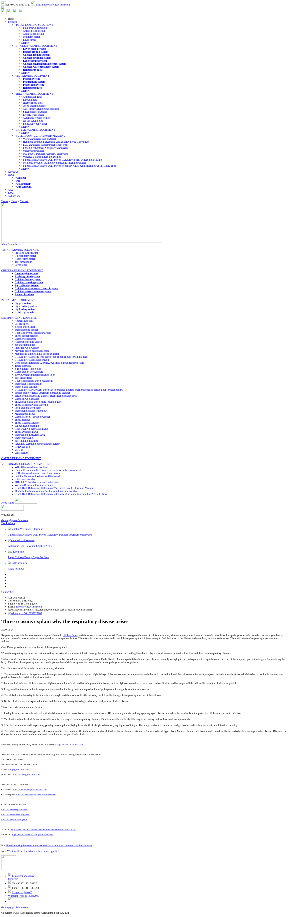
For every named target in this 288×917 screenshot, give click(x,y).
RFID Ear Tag (22, 446)
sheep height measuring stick (30, 434)
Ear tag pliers (21, 323)
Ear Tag (19, 449)
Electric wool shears (25, 338)
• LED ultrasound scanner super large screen (44, 144)
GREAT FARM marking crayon (32, 359)
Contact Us (14, 195)
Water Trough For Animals (29, 371)
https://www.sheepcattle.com (14, 809)
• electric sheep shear (32, 102)
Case (10, 189)
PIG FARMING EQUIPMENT (18, 300)
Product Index (89, 912)
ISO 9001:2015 (105, 912)
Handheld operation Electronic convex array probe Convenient (48, 470)
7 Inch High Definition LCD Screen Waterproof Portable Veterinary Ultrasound (50, 534)
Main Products (9, 244)
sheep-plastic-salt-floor (26, 386)
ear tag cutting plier (25, 344)
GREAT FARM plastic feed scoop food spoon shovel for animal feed (51, 356)
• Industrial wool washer (34, 123)
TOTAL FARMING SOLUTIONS (20, 249)
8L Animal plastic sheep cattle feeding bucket (38, 401)
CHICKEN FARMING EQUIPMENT (22, 270)
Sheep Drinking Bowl (26, 431)
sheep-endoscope (24, 437)
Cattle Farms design (25, 258)
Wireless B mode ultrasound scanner (34, 485)
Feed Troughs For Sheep (28, 407)
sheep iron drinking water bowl (31, 410)
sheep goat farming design (28, 383)
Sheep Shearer (22, 419)
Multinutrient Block (25, 413)
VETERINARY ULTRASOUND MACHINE (26, 464)
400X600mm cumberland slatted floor (35, 374)
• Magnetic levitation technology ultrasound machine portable (53, 162)
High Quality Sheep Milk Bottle (31, 428)
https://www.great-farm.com (26, 774)
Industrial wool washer (27, 347)
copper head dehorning (27, 425)
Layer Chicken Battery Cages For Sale (28, 557)
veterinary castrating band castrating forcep (37, 443)
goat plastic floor (23, 377)
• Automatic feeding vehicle (35, 117)
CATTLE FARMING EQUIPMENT (21, 458)
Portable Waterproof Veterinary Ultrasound (37, 476)
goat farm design (23, 261)
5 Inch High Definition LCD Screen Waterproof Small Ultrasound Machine (54, 488)
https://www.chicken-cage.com (15, 814)
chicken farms (70, 635)
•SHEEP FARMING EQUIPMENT (34, 93)
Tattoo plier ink (23, 365)
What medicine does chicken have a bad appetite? (33, 851)
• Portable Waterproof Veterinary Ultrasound (44, 147)
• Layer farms (28, 39)
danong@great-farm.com (14, 520)
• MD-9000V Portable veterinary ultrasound (44, 153)
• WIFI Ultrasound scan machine (38, 138)
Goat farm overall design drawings (33, 332)
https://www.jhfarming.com (70, 744)
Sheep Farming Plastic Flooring (31, 404)
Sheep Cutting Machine (27, 422)
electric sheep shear (25, 326)
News (11, 174)
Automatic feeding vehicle (28, 341)
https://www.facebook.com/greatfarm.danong (33, 834)
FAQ (10, 192)
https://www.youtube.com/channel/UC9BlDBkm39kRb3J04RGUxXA (43, 829)
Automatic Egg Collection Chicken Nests (30, 546)
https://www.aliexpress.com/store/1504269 (36, 794)
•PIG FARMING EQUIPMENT (32, 75)
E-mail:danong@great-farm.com (53, 4)
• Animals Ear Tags (31, 96)
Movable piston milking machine (32, 350)
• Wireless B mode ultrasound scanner (41, 156)
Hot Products (8, 523)
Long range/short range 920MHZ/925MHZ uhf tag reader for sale (49, 362)
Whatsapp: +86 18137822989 (23, 895)
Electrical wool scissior (27, 398)
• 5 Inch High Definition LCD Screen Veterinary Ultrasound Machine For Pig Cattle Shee (68, 165)
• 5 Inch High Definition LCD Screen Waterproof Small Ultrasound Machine (61, 159)
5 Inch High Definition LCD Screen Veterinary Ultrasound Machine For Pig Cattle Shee (61, 494)
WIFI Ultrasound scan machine (31, 467)
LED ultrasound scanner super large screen (37, 473)
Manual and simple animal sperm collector (37, 353)
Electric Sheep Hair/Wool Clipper (32, 416)
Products (12, 21)
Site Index (75, 912)
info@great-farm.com (18, 769)
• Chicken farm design (33, 30)
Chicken (24, 201)
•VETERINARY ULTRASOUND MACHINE (40, 135)
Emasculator (21, 452)
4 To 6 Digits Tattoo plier (28, 368)
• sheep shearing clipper (33, 105)
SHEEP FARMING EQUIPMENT (20, 317)
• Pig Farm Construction (34, 27)
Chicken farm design (25, 255)
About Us (13, 171)
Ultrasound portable (25, 479)
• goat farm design (30, 36)
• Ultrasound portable (32, 150)
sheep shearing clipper (26, 329)
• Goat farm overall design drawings (40, 108)
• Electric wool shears (32, 114)
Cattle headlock (16, 568)
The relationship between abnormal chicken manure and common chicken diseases (49, 845)
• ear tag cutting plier (32, 120)
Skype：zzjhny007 (22, 892)
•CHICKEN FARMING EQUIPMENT (36, 45)
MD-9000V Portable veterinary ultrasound (37, 482)
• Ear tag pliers (29, 99)
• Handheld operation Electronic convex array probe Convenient (55, 141)
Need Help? (7, 502)
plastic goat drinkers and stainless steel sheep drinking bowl (46, 395)
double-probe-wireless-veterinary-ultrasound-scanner (42, 392)
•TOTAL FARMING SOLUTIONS (34, 24)
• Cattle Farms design (32, 33)
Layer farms (21, 264)
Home (11, 18)
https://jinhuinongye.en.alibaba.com (30, 789)
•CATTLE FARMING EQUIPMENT (35, 129)
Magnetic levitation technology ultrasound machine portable (46, 491)
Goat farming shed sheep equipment (33, 380)
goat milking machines (26, 440)
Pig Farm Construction (26, 252)
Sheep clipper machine (26, 335)
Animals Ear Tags (24, 320)
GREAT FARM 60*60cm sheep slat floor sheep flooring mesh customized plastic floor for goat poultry (69, 389)
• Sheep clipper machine (34, 111)
